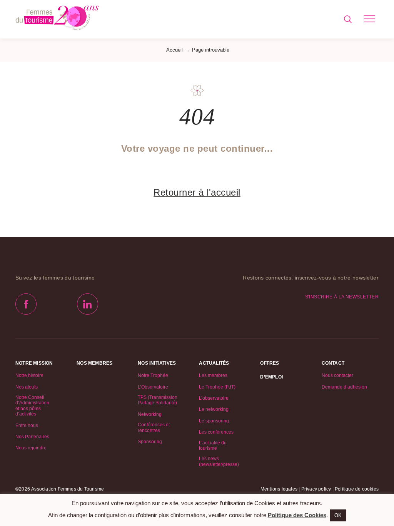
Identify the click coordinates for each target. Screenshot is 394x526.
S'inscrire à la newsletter (342, 297)
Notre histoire (29, 375)
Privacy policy (316, 489)
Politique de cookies (357, 489)
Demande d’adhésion (344, 387)
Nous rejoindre (31, 448)
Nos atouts (26, 387)
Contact (333, 363)
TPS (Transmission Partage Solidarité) (157, 400)
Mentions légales (278, 489)
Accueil (174, 50)
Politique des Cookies (297, 515)
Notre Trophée (153, 375)
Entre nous (26, 425)
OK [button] (338, 515)
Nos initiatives (157, 363)
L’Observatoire (153, 387)
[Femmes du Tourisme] (57, 19)
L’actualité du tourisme (213, 445)
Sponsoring (150, 441)
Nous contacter (337, 375)
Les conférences (216, 432)
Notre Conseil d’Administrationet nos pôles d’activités (32, 406)
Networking (150, 414)
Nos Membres (94, 363)
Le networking (214, 409)
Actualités (214, 363)
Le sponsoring (214, 421)
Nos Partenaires (32, 436)
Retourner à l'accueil (197, 192)
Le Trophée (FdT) (217, 387)
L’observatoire (214, 398)
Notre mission (34, 363)
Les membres (213, 375)
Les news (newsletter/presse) (219, 461)
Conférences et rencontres (154, 427)
